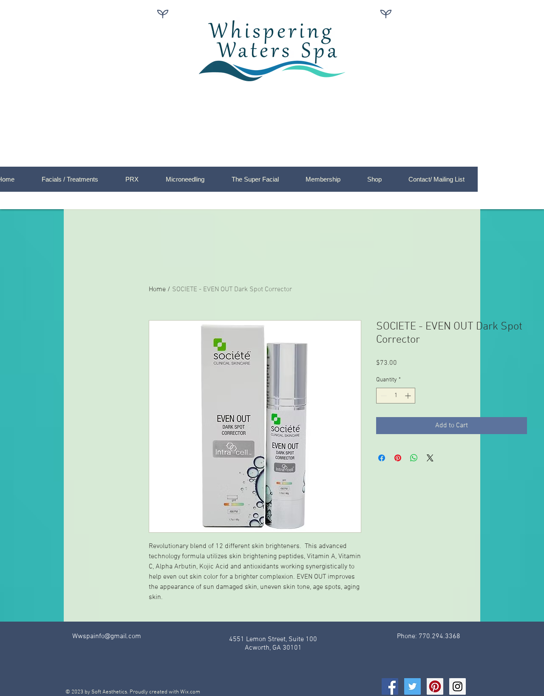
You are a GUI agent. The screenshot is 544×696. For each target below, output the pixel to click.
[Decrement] (382, 395)
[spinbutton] (395, 395)
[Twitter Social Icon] (412, 686)
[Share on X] (430, 458)
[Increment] (408, 395)
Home (157, 289)
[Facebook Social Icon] (390, 686)
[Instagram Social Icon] (457, 686)
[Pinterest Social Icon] (435, 686)
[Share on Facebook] (382, 458)
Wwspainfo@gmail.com (106, 636)
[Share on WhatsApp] (414, 458)
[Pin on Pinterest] (398, 458)
